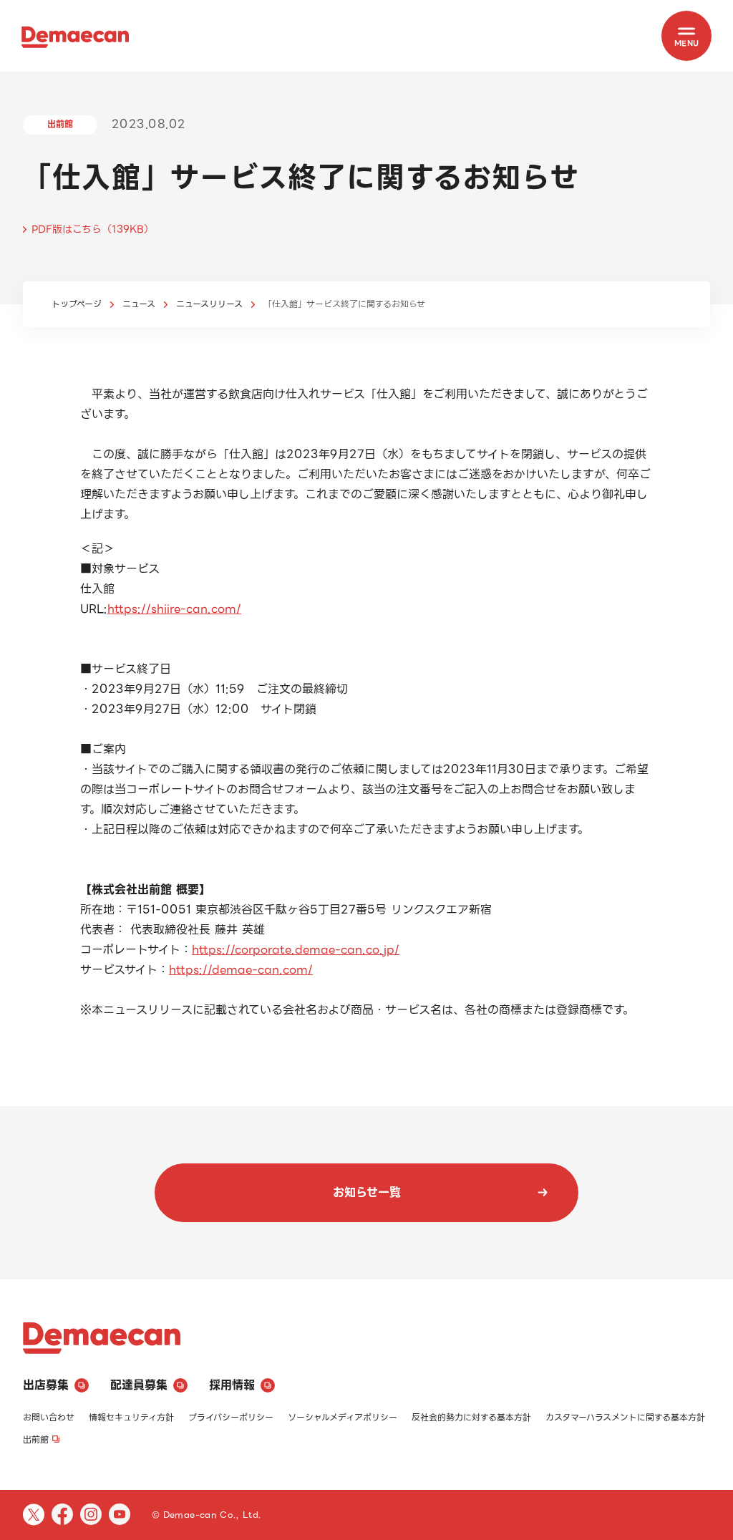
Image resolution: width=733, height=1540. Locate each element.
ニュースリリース (209, 304)
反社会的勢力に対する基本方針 (471, 1417)
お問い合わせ (48, 1417)
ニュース (138, 304)
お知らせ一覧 (367, 1192)
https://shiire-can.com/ (174, 609)
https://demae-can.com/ (241, 970)
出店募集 (46, 1385)
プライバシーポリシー (230, 1417)
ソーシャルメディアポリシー (342, 1417)
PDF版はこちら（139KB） (92, 229)
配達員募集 (139, 1385)
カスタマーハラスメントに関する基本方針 (625, 1417)
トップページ (77, 304)
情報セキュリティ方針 (131, 1417)
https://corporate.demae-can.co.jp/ (295, 950)
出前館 (36, 1439)
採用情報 (232, 1385)
